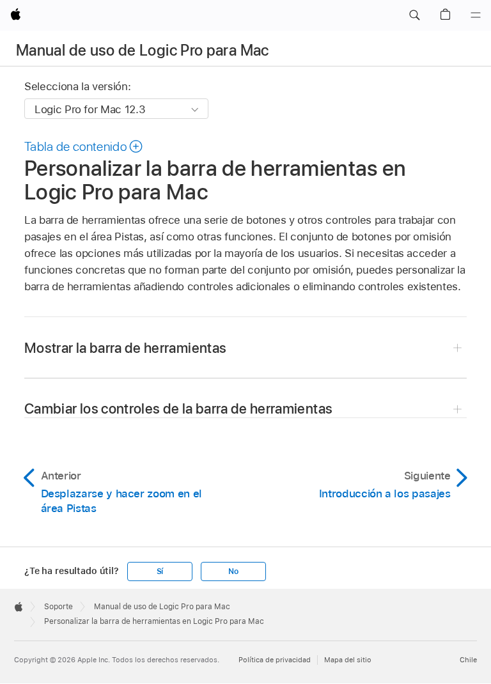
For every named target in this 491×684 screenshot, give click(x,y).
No (233, 571)
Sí (160, 571)
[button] (414, 15)
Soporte (58, 606)
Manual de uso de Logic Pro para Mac (142, 50)
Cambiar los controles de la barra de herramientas (178, 408)
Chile (468, 659)
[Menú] (475, 15)
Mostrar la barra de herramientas (125, 347)
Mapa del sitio (347, 659)
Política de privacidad (274, 659)
